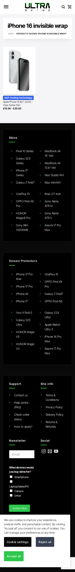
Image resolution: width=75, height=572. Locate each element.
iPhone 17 (22, 301)
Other (17, 495)
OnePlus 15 (23, 194)
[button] (6, 7)
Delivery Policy (55, 414)
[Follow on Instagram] (44, 451)
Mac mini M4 (53, 182)
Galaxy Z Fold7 (25, 182)
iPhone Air (22, 293)
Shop (11, 33)
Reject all (45, 542)
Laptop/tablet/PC (19, 486)
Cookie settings (18, 542)
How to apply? (23, 426)
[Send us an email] (50, 451)
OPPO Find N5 (54, 301)
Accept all (14, 556)
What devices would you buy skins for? (21, 469)
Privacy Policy (54, 407)
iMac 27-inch (53, 194)
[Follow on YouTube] (56, 451)
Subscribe (20, 508)
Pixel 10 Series (24, 151)
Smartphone (21, 477)
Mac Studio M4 (54, 175)
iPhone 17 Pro (24, 286)
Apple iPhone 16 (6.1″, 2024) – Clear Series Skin (18, 103)
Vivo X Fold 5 (24, 312)
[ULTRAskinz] (37, 7)
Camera (18, 491)
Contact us (20, 395)
